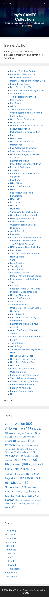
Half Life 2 (15, 365)
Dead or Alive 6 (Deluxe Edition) (26, 276)
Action (23, 424)
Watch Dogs (16, 346)
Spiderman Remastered (22, 151)
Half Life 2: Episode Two (22, 359)
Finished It (10, 534)
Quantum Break (18, 372)
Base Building (16, 433)
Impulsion (15, 228)
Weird (10, 507)
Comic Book (17, 437)
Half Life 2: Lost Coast (21, 356)
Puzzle (28, 469)
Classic (8, 437)
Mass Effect (16, 250)
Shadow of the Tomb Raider (24, 375)
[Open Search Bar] (45, 4)
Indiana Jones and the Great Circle (27, 81)
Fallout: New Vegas (20, 129)
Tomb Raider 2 (17, 343)
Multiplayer (14, 455)
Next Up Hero (17, 256)
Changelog (10, 530)
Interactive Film (14, 449)
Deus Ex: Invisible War (21, 87)
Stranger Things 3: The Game (25, 288)
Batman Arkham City (20, 388)
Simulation (15, 487)
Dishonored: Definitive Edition (25, 132)
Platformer (16, 464)
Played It (9, 546)
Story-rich (23, 492)
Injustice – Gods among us (23, 292)
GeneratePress (40, 590)
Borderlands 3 (17, 170)
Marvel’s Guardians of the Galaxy (26, 125)
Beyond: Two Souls (20, 84)
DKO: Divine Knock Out (21, 141)
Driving (11, 441)
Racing (11, 474)
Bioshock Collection (20, 167)
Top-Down (26, 500)
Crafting (29, 436)
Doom (13, 352)
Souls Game (33, 488)
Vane (12, 260)
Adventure (19, 429)
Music (26, 456)
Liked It (12, 561)
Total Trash (14, 569)
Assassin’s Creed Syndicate (24, 381)
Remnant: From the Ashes (23, 240)
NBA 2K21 (15, 199)
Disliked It (13, 553)
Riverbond (15, 180)
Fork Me (25, 593)
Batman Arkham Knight (21, 391)
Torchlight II (16, 266)
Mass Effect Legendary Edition (25, 164)
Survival (19, 495)
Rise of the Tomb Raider (22, 368)
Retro (33, 473)
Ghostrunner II (17, 93)
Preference (10, 549)
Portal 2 (14, 285)
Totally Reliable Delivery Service (26, 349)
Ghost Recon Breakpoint (22, 119)
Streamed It (11, 576)
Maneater (15, 234)
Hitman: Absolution (20, 295)
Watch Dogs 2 (17, 231)
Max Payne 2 (16, 100)
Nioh (12, 189)
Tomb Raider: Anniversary (23, 378)
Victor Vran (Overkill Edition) (24, 212)
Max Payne (15, 103)
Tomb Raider (16, 269)
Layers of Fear (17, 221)
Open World (25, 460)
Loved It (12, 565)
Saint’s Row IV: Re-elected (23, 148)
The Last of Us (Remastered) (25, 253)
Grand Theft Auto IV (20, 186)
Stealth (11, 491)
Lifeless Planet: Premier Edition (26, 237)
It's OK (11, 557)
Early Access (22, 441)
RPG (26, 478)
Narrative (9, 460)
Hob (12, 394)
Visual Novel (32, 504)
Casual (31, 433)
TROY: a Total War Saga (22, 244)
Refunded (21, 474)
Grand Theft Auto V (20, 298)
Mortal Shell (16, 144)
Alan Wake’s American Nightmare (27, 90)
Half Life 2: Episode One (22, 362)
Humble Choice (30, 445)
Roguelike (12, 478)
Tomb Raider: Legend (21, 109)
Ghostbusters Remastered (23, 215)
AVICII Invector (17, 301)
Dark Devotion (17, 263)
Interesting (10, 542)
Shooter (20, 482)
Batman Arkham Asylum (22, 384)
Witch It (14, 106)
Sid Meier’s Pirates (19, 272)
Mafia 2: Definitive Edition (23, 71)
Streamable (11, 572)
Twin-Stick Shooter (15, 503)
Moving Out (16, 202)
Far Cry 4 (14, 340)
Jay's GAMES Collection (24, 17)
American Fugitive (19, 304)
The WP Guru (15, 590)
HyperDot (15, 208)
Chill (40, 433)
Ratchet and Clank (19, 161)
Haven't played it (13, 538)
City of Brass (16, 183)
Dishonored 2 (17, 138)
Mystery (34, 456)
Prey (12, 135)
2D (9, 423)
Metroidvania (26, 452)
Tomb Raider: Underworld (23, 97)
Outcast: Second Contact (23, 224)
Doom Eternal (17, 122)
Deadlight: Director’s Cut (22, 218)
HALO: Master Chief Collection (25, 247)
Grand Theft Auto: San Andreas (26, 336)
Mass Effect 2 (17, 314)
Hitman (13, 205)
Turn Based (36, 500)
